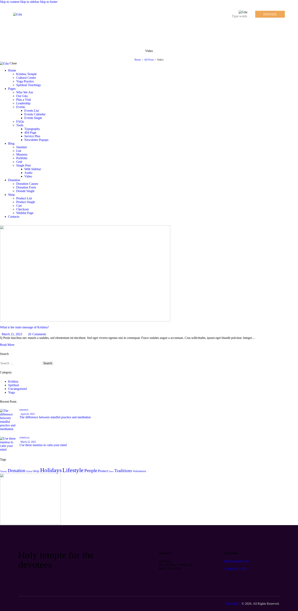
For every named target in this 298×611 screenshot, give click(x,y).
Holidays (51, 470)
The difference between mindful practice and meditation (55, 417)
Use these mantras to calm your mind (43, 445)
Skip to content (9, 1)
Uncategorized (17, 388)
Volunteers (139, 471)
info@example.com (236, 561)
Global (29, 471)
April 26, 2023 (27, 414)
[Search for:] (21, 363)
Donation (16, 470)
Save (111, 471)
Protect (103, 471)
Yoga (11, 392)
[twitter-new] (6, 223)
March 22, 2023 (28, 441)
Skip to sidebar (29, 1)
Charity (3, 471)
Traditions (123, 470)
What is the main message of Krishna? (24, 327)
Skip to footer (48, 1)
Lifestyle (73, 470)
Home (137, 59)
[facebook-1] (2, 223)
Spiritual (13, 385)
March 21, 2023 (12, 334)
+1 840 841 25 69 (234, 569)
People (90, 470)
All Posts (149, 59)
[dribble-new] (11, 223)
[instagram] (16, 223)
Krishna (13, 381)
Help (36, 471)
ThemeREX (233, 603)
